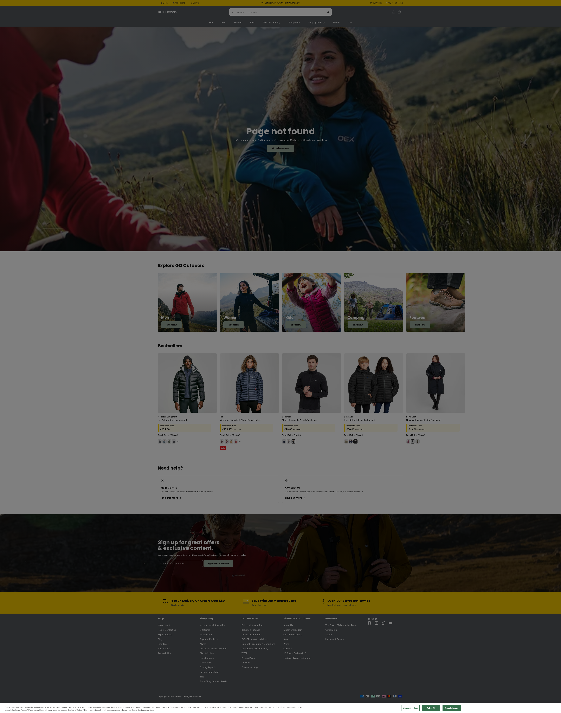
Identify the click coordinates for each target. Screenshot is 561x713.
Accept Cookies (451, 708)
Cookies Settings (410, 708)
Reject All (431, 708)
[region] (280, 708)
